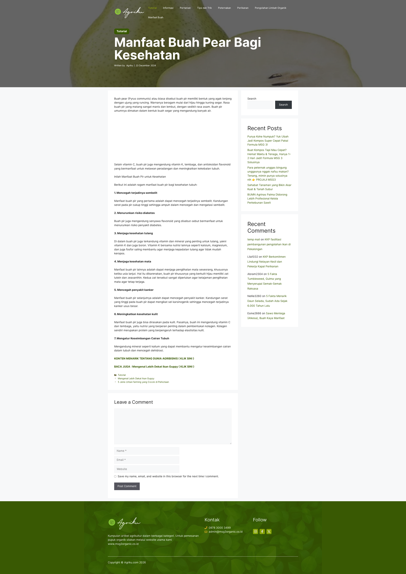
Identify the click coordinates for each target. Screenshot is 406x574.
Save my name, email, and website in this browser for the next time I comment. (168, 476)
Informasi (168, 7)
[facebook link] (262, 531)
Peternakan (224, 7)
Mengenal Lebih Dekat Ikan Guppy (136, 378)
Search (251, 98)
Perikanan (243, 7)
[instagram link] (255, 531)
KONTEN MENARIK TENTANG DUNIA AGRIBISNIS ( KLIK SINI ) (154, 358)
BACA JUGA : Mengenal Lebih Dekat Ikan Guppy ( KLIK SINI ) (154, 366)
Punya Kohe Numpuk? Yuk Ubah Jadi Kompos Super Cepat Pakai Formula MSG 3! (267, 140)
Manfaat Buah (155, 17)
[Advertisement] (173, 139)
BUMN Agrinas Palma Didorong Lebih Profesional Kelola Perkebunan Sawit (267, 198)
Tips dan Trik (204, 7)
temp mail (253, 239)
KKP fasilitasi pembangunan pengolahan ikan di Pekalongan (269, 244)
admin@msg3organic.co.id (226, 531)
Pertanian (185, 7)
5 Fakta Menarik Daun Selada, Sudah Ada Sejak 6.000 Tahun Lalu (267, 300)
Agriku (129, 65)
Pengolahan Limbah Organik (270, 7)
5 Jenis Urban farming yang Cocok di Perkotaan (143, 382)
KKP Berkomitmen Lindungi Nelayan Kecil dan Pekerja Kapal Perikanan (266, 261)
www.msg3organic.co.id (123, 543)
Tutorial (152, 7)
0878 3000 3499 (220, 527)
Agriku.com (131, 562)
